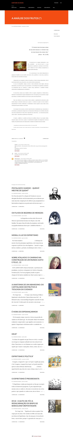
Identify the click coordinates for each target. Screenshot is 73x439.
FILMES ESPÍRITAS (47, 7)
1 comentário (21, 251)
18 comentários (21, 394)
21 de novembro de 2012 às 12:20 (23, 144)
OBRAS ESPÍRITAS (31, 7)
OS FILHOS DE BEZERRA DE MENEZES (27, 213)
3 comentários (21, 206)
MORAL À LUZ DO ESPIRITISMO (25, 235)
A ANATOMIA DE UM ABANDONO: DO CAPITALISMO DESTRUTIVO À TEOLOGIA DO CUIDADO (28, 286)
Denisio (16, 153)
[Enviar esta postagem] (24, 138)
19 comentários (21, 327)
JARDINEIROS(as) (22, 7)
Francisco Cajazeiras (57, 36)
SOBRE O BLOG (14, 7)
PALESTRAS (39, 7)
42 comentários (21, 278)
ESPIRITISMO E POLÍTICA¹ (22, 356)
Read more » (42, 206)
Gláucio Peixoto (17, 158)
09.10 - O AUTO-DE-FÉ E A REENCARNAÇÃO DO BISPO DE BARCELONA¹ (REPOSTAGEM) (25, 403)
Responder (17, 150)
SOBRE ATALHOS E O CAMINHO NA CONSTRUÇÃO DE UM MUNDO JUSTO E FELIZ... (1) (27, 259)
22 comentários (21, 372)
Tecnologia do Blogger (37, 436)
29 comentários (21, 228)
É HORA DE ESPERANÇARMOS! (25, 312)
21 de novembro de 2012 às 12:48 (23, 153)
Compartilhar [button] (56, 30)
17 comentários (21, 421)
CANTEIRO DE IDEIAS (17, 2)
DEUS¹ (14, 334)
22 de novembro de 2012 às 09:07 (26, 158)
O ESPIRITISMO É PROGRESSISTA (25, 379)
